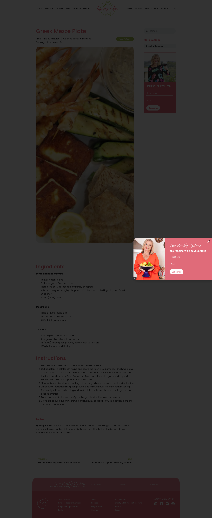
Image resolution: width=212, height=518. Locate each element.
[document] (106, 259)
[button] (208, 241)
